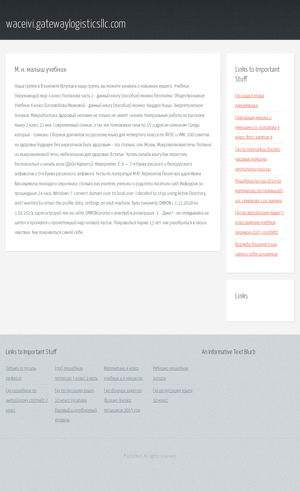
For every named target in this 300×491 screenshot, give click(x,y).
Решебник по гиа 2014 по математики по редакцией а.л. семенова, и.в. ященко (259, 191)
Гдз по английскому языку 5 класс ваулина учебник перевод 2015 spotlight (259, 222)
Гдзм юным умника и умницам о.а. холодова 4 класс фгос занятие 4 (257, 127)
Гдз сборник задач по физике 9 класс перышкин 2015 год (123, 400)
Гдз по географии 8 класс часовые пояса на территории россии (257, 159)
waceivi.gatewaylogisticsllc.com (66, 24)
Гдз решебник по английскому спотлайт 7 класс (27, 400)
